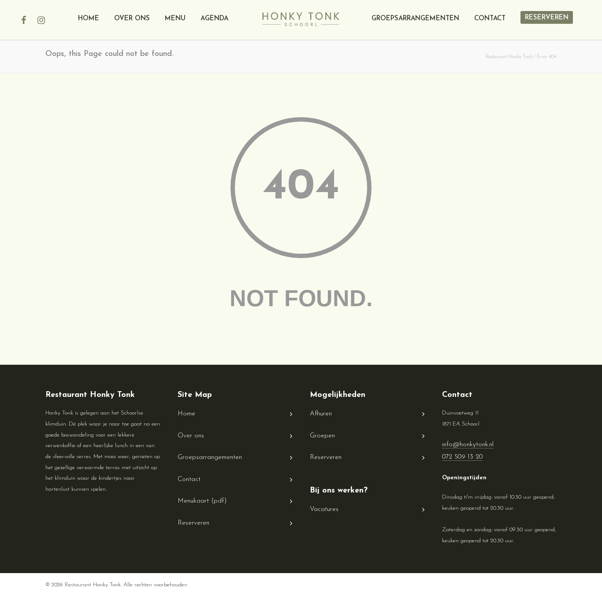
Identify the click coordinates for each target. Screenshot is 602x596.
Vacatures (324, 509)
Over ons (132, 18)
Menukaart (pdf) (202, 501)
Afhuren (321, 414)
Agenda (214, 18)
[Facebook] (23, 24)
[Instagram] (41, 24)
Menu (175, 18)
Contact (489, 18)
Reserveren (547, 18)
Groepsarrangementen (415, 18)
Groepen (322, 436)
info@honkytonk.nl (468, 444)
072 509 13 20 (462, 457)
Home (88, 18)
